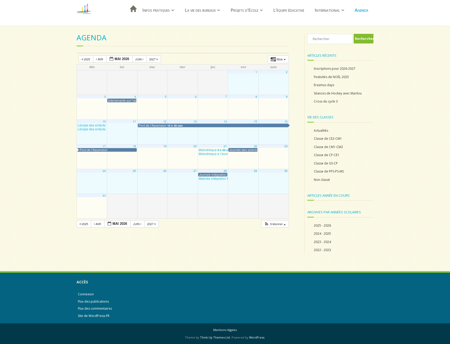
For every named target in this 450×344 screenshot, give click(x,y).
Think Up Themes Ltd (215, 337)
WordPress (256, 337)
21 (225, 146)
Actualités (321, 130)
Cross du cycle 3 (326, 101)
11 (134, 121)
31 (104, 196)
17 (104, 146)
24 (104, 171)
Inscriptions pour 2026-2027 (334, 68)
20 (195, 146)
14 (225, 121)
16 (286, 121)
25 (134, 171)
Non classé (322, 179)
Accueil (132, 15)
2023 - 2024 (322, 242)
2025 (87, 59)
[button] (274, 223)
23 (286, 146)
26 (164, 171)
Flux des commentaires (95, 308)
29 (255, 171)
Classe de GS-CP (326, 163)
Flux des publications (93, 301)
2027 (152, 59)
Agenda (361, 10)
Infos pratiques (156, 10)
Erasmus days (324, 85)
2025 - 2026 (322, 225)
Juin (138, 59)
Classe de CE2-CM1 (328, 138)
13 (195, 121)
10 (104, 121)
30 (286, 171)
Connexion (86, 294)
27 (195, 171)
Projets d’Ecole (244, 10)
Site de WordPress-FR (93, 316)
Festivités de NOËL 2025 (331, 77)
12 (164, 121)
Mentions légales (225, 330)
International (327, 10)
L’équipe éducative (288, 10)
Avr (100, 59)
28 (225, 171)
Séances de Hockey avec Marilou (338, 93)
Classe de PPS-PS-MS (329, 171)
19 (164, 146)
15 (255, 121)
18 (134, 146)
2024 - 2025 (322, 233)
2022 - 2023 (322, 250)
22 (255, 146)
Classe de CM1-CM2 (328, 147)
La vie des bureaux (200, 10)
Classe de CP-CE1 (326, 155)
